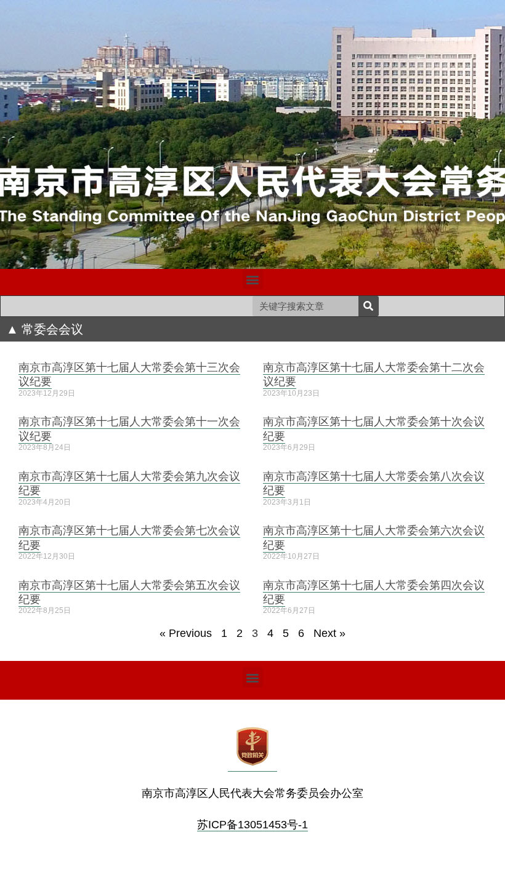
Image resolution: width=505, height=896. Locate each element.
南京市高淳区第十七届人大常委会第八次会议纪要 (374, 482)
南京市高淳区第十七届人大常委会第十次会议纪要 (374, 428)
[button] (253, 279)
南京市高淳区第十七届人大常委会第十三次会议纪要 (129, 373)
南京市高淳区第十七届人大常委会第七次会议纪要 (129, 536)
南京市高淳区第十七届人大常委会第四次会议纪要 (374, 591)
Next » (329, 633)
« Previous (186, 633)
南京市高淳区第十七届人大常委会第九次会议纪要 (129, 482)
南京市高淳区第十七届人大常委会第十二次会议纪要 (374, 373)
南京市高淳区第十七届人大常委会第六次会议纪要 (374, 536)
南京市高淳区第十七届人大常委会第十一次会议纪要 (129, 428)
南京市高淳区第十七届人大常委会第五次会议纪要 (129, 591)
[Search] (368, 306)
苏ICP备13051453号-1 (252, 824)
